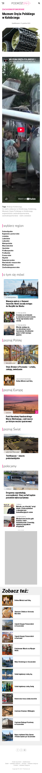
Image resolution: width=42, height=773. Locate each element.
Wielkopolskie (8, 265)
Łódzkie (5, 236)
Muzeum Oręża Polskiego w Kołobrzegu (17, 211)
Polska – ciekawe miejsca (22, 765)
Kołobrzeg (32, 209)
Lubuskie (5, 241)
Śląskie (5, 258)
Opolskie (5, 248)
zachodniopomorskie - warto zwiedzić (16, 216)
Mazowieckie (7, 246)
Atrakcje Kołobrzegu (14, 207)
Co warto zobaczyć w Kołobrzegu (14, 209)
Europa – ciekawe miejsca (30, 763)
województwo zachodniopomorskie (15, 213)
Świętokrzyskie (8, 260)
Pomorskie (6, 255)
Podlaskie (6, 253)
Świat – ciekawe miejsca (12, 763)
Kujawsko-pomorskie (10, 234)
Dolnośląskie (7, 231)
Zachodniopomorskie (11, 267)
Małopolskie (7, 243)
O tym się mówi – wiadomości (21, 762)
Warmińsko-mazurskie (11, 263)
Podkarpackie (7, 251)
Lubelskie (6, 239)
